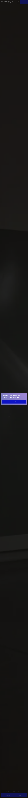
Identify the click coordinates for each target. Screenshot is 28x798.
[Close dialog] (25, 395)
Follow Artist (14, 401)
